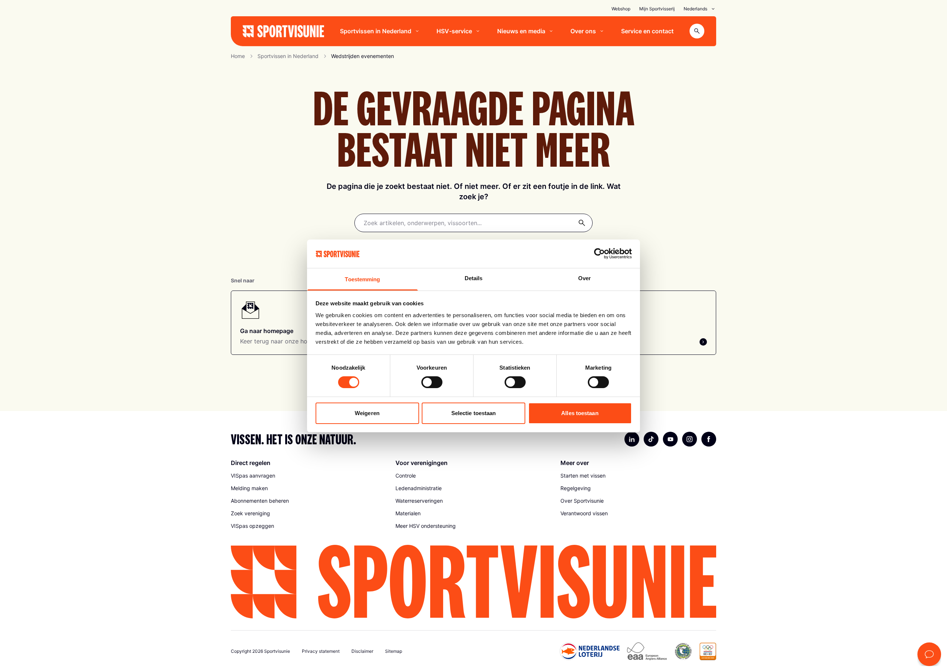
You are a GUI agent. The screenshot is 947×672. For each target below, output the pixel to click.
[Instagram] (689, 439)
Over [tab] (584, 278)
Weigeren (367, 413)
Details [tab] (474, 278)
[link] (309, 476)
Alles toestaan (579, 413)
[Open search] (697, 31)
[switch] (431, 382)
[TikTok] (651, 439)
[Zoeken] (581, 222)
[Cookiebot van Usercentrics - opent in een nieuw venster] (599, 253)
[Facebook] (708, 439)
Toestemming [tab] (362, 279)
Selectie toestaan (473, 413)
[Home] (283, 31)
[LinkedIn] (631, 439)
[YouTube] (670, 439)
